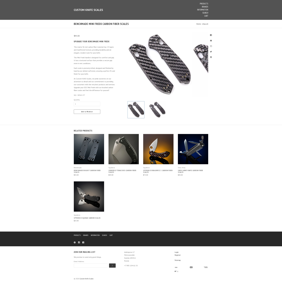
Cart (206, 15)
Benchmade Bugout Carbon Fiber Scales (87, 171)
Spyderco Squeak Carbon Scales (87, 218)
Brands (205, 6)
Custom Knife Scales (87, 279)
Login (177, 252)
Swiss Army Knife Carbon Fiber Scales (190, 171)
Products (204, 3)
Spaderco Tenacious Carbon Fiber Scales (122, 171)
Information (202, 9)
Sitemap (178, 260)
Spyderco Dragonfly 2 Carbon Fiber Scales (158, 171)
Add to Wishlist (87, 112)
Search (205, 12)
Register (178, 255)
